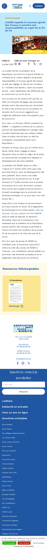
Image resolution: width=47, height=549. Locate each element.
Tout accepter (9, 543)
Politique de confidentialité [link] (24, 546)
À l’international (7, 464)
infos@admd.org (23, 359)
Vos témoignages (8, 499)
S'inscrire (23, 392)
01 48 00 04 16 (23, 347)
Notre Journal (7, 446)
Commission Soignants (10, 520)
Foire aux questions (9, 451)
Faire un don (6, 486)
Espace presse (7, 481)
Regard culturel (7, 468)
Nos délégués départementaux (13, 433)
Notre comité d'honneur (11, 442)
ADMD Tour (6, 507)
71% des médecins (18, 213)
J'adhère (39, 6)
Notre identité (7, 424)
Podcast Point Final (9, 472)
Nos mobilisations (8, 503)
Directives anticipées (14, 418)
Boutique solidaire (8, 494)
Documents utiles (8, 459)
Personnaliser (38, 543)
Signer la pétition (8, 490)
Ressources (6, 455)
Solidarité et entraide (15, 406)
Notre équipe (7, 429)
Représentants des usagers (12, 529)
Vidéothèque (6, 477)
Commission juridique (9, 525)
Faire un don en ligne (15, 412)
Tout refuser (24, 543)
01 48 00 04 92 (23, 353)
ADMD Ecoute (7, 512)
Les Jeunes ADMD (8, 437)
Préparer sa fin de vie (10, 534)
